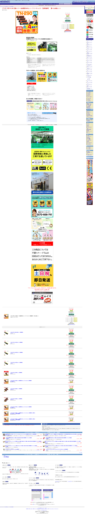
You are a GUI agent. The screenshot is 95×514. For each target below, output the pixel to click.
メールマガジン (57, 481)
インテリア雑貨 (88, 139)
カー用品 (88, 135)
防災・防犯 (88, 137)
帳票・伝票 (88, 79)
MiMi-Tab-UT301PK (50, 448)
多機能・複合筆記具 (89, 129)
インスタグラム (70, 481)
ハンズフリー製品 (89, 105)
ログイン (86, 7)
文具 (87, 122)
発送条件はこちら (67, 22)
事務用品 (88, 130)
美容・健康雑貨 (88, 138)
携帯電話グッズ (89, 102)
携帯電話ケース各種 (89, 104)
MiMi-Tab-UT (8, 448)
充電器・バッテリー (89, 103)
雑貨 (87, 134)
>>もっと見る (80, 452)
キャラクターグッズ (89, 136)
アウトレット (88, 156)
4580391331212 (12, 448)
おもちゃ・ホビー (89, 143)
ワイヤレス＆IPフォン (89, 117)
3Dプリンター (88, 111)
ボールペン (88, 123)
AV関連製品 (88, 118)
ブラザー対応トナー (6, 456)
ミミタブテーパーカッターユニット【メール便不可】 (12, 449)
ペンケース (88, 124)
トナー (4, 455)
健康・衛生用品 (88, 150)
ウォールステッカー (89, 144)
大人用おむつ (88, 151)
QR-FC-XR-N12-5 (9, 433)
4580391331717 (54, 448)
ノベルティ (87, 158)
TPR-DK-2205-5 (48, 433)
